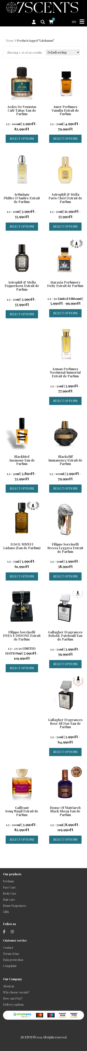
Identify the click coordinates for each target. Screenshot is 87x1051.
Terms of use (11, 954)
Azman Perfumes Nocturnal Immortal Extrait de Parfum (65, 372)
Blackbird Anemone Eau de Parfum (22, 460)
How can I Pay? (12, 998)
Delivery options (13, 1004)
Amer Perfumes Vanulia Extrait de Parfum (65, 110)
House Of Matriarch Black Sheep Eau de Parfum (65, 811)
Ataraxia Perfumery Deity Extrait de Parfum (65, 284)
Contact (8, 948)
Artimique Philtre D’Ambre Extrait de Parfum (22, 198)
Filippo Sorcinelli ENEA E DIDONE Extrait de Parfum (21, 635)
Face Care (9, 887)
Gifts (6, 912)
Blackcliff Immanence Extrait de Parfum (65, 460)
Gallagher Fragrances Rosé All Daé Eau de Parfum (65, 723)
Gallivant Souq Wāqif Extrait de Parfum (21, 811)
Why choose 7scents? (16, 992)
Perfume (8, 881)
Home (10, 41)
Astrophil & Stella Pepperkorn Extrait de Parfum (22, 285)
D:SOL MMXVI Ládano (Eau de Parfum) (21, 546)
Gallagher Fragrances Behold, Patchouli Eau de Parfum (65, 635)
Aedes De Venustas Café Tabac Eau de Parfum (21, 110)
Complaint (9, 966)
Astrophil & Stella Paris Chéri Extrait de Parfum (65, 198)
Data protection (13, 960)
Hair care (9, 899)
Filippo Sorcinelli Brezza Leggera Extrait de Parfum (65, 547)
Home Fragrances (14, 906)
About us (8, 986)
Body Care (9, 893)
